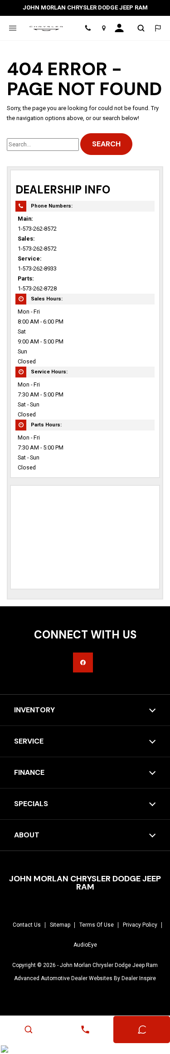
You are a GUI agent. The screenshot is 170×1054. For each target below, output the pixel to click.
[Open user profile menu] (122, 28)
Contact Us (27, 925)
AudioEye (85, 945)
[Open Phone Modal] (88, 28)
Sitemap (60, 925)
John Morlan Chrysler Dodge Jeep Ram (109, 965)
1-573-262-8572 (37, 228)
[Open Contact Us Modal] (85, 1029)
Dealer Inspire (138, 978)
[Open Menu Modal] (12, 28)
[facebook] (83, 662)
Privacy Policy (140, 925)
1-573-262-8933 (37, 268)
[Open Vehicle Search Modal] (141, 28)
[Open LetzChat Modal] (157, 28)
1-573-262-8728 (37, 288)
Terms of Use (96, 925)
